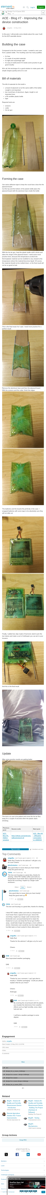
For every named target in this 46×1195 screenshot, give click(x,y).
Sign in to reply (15, 849)
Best (22, 887)
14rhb (33, 858)
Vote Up (10, 899)
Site (24, 7)
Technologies (5, 1170)
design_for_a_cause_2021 (14, 1084)
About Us (3, 1188)
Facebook (17, 1154)
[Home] (7, 7)
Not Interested (11, 1191)
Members (4, 1161)
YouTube (39, 1154)
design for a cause (11, 1078)
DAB (8, 956)
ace (7, 1068)
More (6, 12)
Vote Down (13, 899)
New (43, 12)
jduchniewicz (13, 865)
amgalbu (9, 28)
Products (3, 1179)
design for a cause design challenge (17, 1081)
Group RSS (23, 1140)
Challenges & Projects (7, 1174)
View (43, 1191)
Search (27, 7)
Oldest (16, 887)
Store (2, 1184)
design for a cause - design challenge (17, 1074)
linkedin (28, 1154)
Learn (2, 1165)
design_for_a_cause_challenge (15, 1071)
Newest (29, 887)
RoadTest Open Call (14, 1179)
